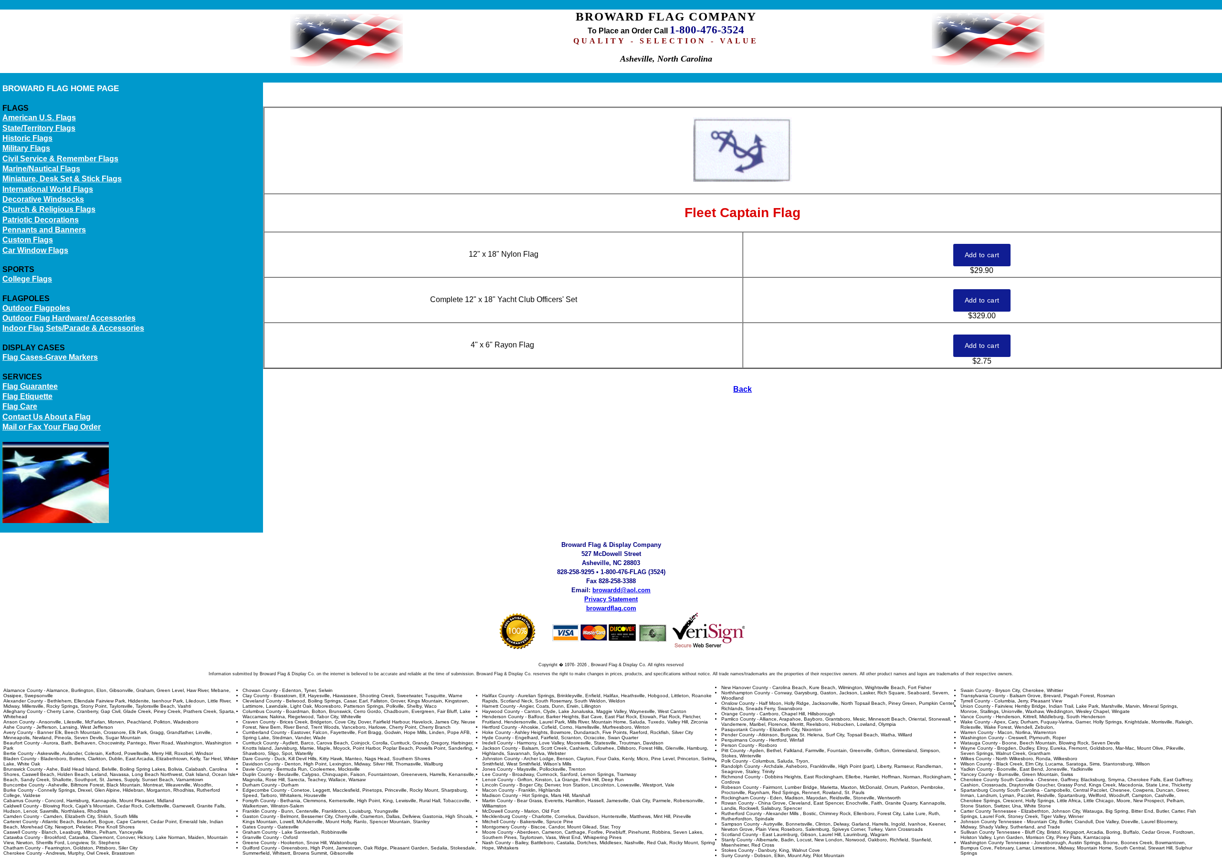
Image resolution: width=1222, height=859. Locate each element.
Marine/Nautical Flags (41, 169)
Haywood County (501, 711)
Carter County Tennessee (988, 811)
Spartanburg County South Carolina (1000, 790)
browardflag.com (611, 608)
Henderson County (503, 716)
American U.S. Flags (39, 118)
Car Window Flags (35, 250)
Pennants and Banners (44, 230)
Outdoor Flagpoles (36, 308)
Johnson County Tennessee (991, 821)
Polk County (734, 761)
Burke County (18, 790)
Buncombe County (23, 784)
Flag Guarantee (30, 386)
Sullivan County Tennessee (990, 832)
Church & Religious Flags (48, 209)
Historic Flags (27, 138)
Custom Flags (27, 240)
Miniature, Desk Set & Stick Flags (62, 179)
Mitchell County (499, 821)
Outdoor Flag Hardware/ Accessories (69, 318)
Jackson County (499, 748)
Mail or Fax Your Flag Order (51, 427)
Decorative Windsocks (43, 199)
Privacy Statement (611, 599)
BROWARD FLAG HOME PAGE (60, 88)
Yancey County (977, 774)
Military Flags (26, 148)
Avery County (18, 732)
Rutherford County (741, 813)
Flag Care (19, 406)
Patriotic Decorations (40, 220)
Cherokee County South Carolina (996, 779)
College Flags (27, 279)
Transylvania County (982, 695)
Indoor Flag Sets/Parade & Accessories (73, 328)
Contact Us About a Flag (46, 417)
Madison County (500, 795)
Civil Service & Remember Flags (60, 159)
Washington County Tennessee (995, 842)
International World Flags (47, 189)
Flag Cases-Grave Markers (50, 357)
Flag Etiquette (27, 396)
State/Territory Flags (38, 128)
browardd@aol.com (621, 590)
